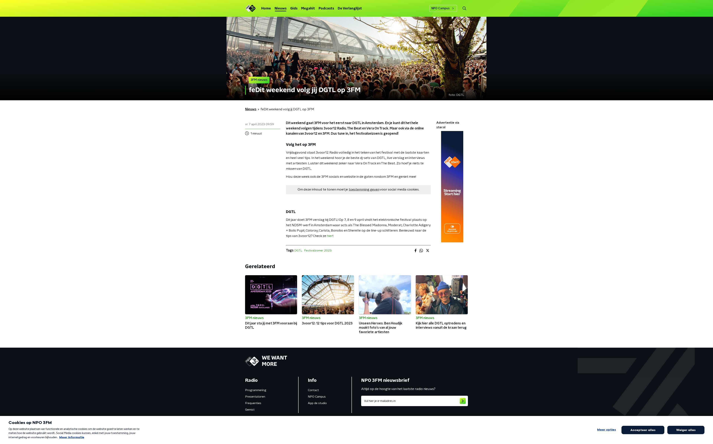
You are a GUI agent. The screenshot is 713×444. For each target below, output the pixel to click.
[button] (464, 8)
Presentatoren (255, 396)
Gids (293, 8)
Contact (313, 390)
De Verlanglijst (350, 8)
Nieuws (280, 8)
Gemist (250, 409)
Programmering (255, 390)
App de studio (317, 403)
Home (266, 8)
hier (330, 236)
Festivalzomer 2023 (318, 250)
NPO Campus (440, 8)
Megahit (308, 8)
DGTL (298, 250)
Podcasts (326, 8)
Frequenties (253, 403)
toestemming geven (364, 189)
